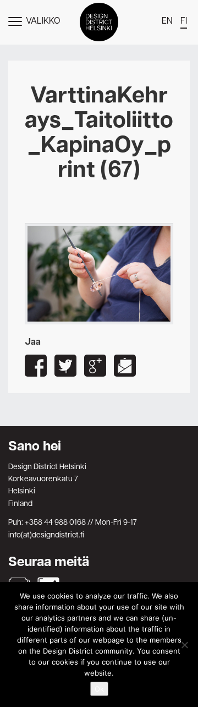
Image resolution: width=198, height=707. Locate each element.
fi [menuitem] (183, 21)
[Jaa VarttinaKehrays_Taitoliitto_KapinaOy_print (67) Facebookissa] (36, 366)
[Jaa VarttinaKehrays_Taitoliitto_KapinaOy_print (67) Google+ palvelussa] (95, 366)
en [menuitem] (167, 21)
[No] (184, 644)
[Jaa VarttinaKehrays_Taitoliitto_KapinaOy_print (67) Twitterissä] (65, 366)
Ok (99, 688)
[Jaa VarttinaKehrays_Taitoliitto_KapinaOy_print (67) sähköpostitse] (125, 366)
